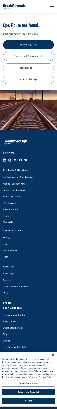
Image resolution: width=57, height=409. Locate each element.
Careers (7, 280)
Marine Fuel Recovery (14, 184)
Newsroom (8, 274)
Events (7, 302)
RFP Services (9, 203)
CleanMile (8, 222)
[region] (28, 379)
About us (8, 266)
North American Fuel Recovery (18, 177)
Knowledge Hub (12, 307)
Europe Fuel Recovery (14, 190)
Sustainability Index (13, 328)
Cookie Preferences (28, 383)
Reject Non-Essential (28, 392)
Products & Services (15, 170)
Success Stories (13, 230)
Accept (28, 401)
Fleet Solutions (10, 209)
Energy (6, 237)
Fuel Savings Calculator (15, 347)
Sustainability (10, 250)
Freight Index (9, 321)
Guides (6, 341)
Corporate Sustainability (15, 286)
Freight (6, 244)
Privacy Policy (46, 377)
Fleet (5, 257)
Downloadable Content (14, 315)
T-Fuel (6, 216)
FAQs (5, 293)
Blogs (6, 334)
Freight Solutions (11, 196)
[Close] (53, 355)
